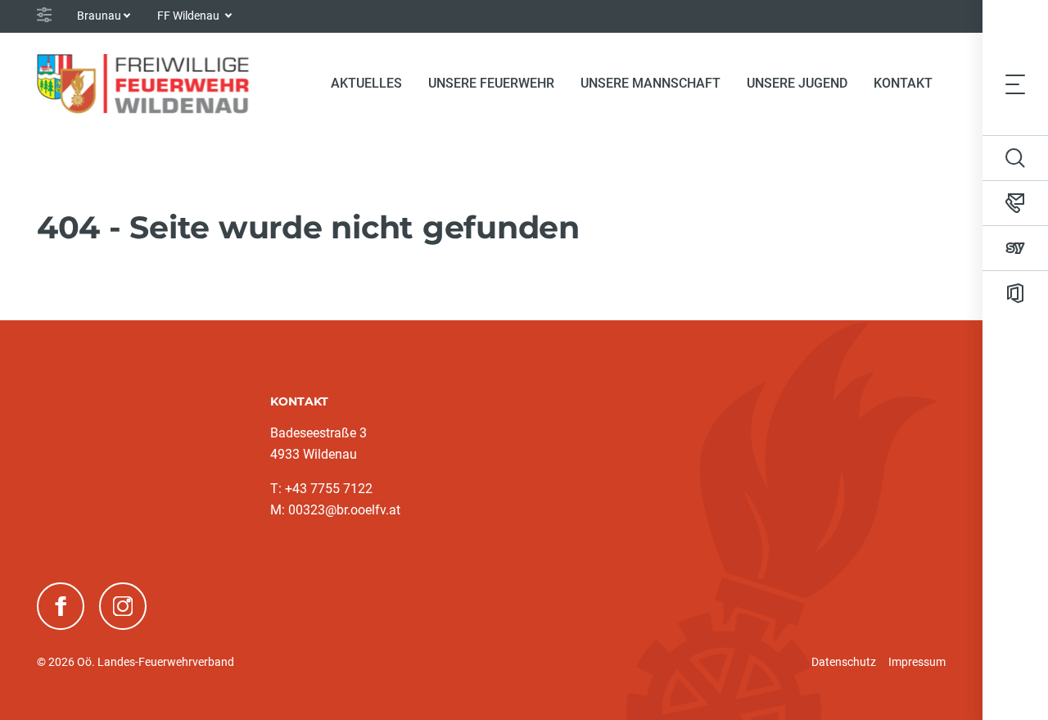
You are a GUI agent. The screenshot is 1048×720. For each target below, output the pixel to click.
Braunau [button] (99, 15)
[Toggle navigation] (1015, 83)
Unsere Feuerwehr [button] (491, 83)
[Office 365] (1015, 293)
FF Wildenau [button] (189, 15)
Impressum (917, 661)
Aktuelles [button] (366, 83)
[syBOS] (1015, 248)
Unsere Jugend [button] (797, 83)
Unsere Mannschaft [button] (650, 83)
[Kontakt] (1015, 203)
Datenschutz (843, 661)
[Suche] (1015, 158)
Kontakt (903, 83)
